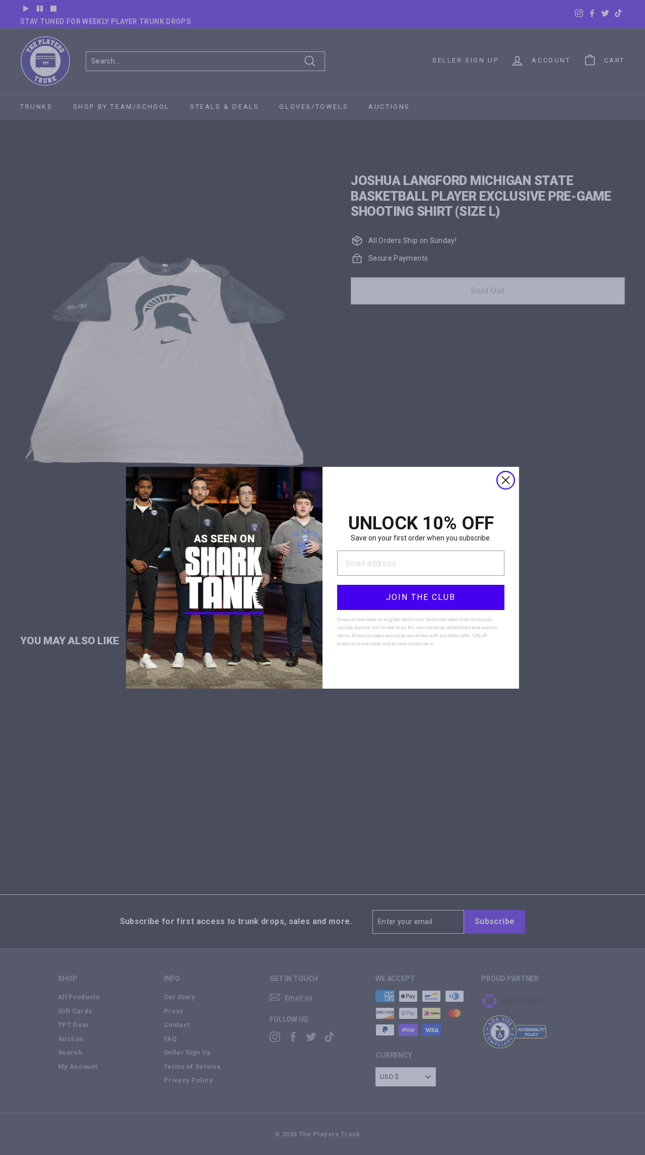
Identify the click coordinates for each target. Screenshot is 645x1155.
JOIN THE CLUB (421, 597)
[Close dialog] (505, 480)
